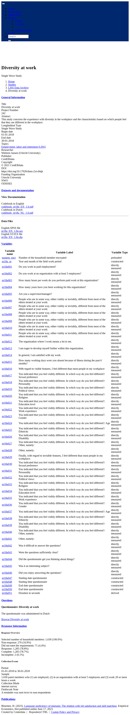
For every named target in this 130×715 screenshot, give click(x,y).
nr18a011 (7, 334)
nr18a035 (7, 498)
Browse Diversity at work (15, 619)
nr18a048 (7, 581)
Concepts (20, 23)
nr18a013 (7, 348)
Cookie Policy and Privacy (65, 712)
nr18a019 (7, 389)
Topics (18, 20)
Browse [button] (12, 17)
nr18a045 (7, 566)
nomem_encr (9, 257)
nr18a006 (7, 300)
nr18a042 (7, 545)
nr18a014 (7, 355)
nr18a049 (7, 585)
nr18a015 (7, 361)
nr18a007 (7, 307)
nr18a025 (7, 429)
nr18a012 (7, 341)
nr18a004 (7, 287)
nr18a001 (7, 266)
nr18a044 (7, 559)
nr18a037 (7, 511)
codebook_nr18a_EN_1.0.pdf (17, 206)
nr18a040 (7, 532)
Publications (14, 14)
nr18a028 (7, 450)
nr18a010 (7, 327)
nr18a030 (7, 463)
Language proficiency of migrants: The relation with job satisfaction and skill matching (70, 705)
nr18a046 (7, 572)
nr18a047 (7, 578)
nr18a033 (7, 484)
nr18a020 (7, 395)
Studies (12, 84)
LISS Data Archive (18, 87)
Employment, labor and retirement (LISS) (23, 146)
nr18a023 (7, 416)
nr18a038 (7, 518)
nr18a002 (7, 273)
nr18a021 (7, 402)
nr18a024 (7, 423)
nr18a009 (7, 321)
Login (11, 33)
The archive (14, 11)
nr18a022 (7, 409)
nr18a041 (7, 538)
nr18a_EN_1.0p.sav (12, 231)
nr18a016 (7, 368)
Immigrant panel (23, 30)
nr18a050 (7, 589)
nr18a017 (7, 375)
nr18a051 (7, 593)
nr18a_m (6, 261)
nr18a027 (7, 443)
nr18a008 (7, 314)
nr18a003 (7, 280)
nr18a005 (7, 293)
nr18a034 (7, 491)
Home (11, 8)
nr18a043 (7, 552)
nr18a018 (7, 382)
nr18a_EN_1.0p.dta (12, 237)
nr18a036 (7, 504)
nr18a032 (7, 477)
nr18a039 (7, 525)
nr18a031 (7, 470)
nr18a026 (7, 436)
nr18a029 (7, 457)
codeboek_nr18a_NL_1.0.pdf (17, 212)
